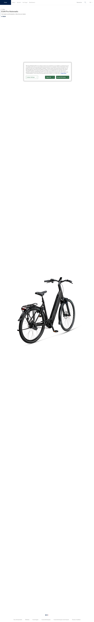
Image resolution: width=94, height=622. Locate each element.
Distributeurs (32, 2)
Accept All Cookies (61, 77)
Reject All (48, 77)
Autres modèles (76, 619)
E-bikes (3, 9)
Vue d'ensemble (18, 619)
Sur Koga (25, 2)
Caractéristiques (45, 619)
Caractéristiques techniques (61, 619)
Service (18, 2)
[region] (47, 71)
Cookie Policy (63, 73)
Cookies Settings (31, 77)
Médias (27, 619)
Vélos (13, 2)
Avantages (35, 619)
